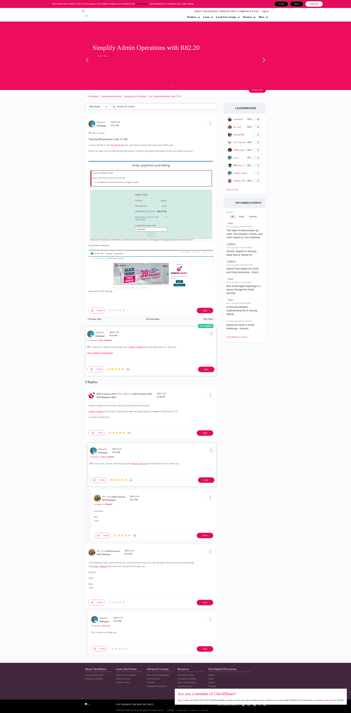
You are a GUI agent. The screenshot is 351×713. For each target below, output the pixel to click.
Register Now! (104, 64)
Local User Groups (226, 17)
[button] (281, 4)
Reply (205, 310)
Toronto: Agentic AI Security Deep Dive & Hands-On (241, 253)
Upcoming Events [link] (184, 686)
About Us (194, 710)
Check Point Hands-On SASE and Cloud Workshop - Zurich (242, 270)
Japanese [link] (211, 682)
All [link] (232, 217)
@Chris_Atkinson (99, 566)
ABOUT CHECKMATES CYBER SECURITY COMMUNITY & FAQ (226, 11)
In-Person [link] (253, 217)
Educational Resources (111, 96)
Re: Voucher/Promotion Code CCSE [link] (165, 96)
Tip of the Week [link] (153, 679)
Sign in (181, 700)
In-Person (231, 244)
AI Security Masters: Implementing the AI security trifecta (241, 310)
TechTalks (151, 682)
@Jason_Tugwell (135, 347)
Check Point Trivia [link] (123, 679)
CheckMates (93, 96)
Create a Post (257, 90)
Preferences (314, 4)
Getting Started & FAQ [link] (94, 675)
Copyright (170, 710)
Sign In (265, 11)
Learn (206, 17)
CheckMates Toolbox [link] (186, 675)
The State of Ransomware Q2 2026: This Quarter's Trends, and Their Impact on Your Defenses (244, 234)
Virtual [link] (241, 217)
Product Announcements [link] (187, 682)
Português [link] (212, 686)
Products (191, 17)
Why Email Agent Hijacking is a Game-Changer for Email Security (243, 289)
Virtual (230, 223)
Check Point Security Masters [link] (158, 675)
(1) (128, 369)
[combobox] (164, 106)
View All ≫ (232, 189)
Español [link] (211, 675)
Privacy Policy (142, 4)
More (261, 17)
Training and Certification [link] (157, 686)
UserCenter (205, 710)
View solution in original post (100, 353)
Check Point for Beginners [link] (126, 675)
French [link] (211, 679)
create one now (329, 700)
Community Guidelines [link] (94, 679)
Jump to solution (98, 133)
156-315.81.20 (116, 145)
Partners (247, 17)
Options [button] (213, 96)
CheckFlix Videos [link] (123, 682)
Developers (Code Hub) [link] (187, 679)
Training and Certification (135, 96)
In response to (99, 340)
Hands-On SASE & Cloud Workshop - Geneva (240, 327)
